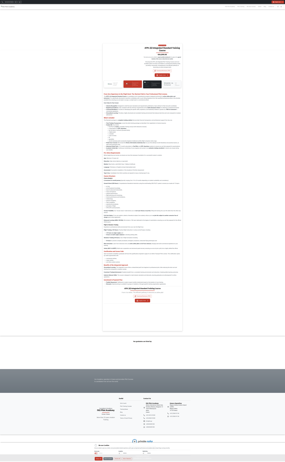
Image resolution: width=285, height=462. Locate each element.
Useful (259, 6)
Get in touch (123, 403)
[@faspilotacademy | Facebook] (278, 6)
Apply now (278, 2)
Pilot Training (240, 6)
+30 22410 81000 (150, 415)
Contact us (271, 6)
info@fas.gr (149, 421)
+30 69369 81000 (150, 418)
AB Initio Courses (251, 6)
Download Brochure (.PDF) (163, 70)
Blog (265, 6)
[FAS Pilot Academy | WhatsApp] (20, 2)
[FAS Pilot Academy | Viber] (16, 2)
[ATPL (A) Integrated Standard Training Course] (113, 306)
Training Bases (124, 409)
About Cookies (108, 458)
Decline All (117, 458)
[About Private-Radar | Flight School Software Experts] (142, 441)
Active (100, 453)
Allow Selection (127, 458)
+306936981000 (150, 424)
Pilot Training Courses (126, 406)
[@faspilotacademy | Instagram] (281, 6)
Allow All (98, 459)
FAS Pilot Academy (230, 6)
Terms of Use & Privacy (126, 418)
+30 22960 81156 (174, 413)
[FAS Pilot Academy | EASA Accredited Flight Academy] (8, 6)
